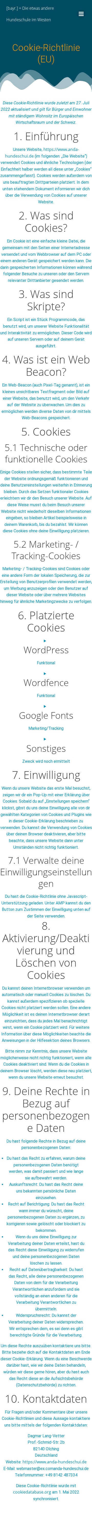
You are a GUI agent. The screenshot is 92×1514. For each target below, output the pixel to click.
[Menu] (81, 14)
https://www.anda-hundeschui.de (54, 1462)
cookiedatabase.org (32, 1492)
